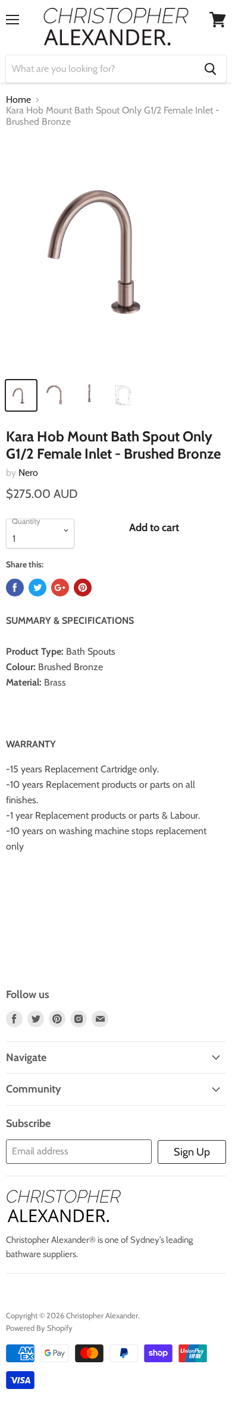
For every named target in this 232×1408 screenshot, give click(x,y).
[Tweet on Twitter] (37, 587)
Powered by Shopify (39, 1328)
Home (18, 99)
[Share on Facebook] (15, 587)
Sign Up (192, 1151)
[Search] (210, 69)
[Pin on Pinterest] (83, 587)
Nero (28, 472)
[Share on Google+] (60, 587)
